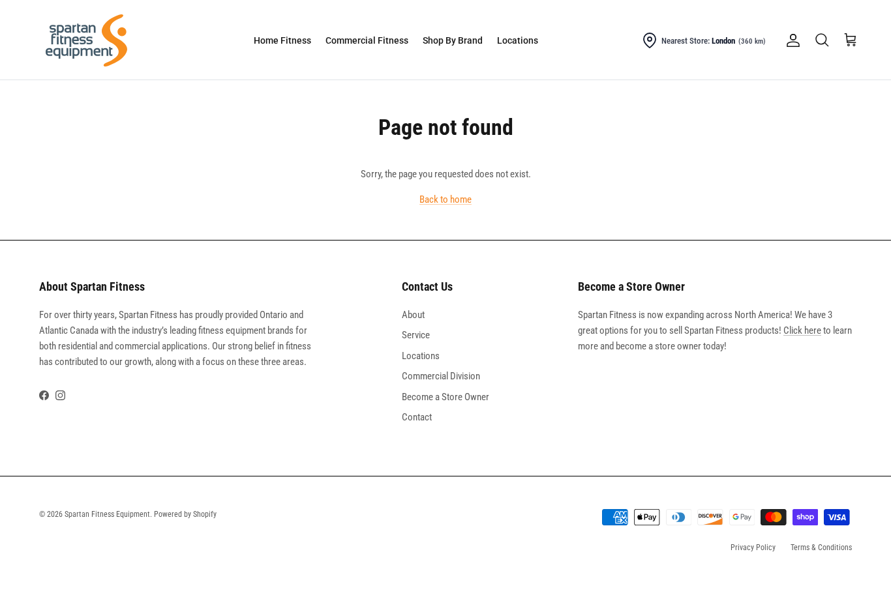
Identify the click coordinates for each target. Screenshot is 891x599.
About (413, 315)
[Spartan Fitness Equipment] (86, 40)
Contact (417, 417)
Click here (802, 330)
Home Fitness (282, 40)
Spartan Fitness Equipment (107, 514)
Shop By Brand (453, 40)
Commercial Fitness (366, 40)
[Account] (790, 40)
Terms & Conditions (821, 547)
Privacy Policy (753, 547)
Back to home (445, 199)
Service (416, 335)
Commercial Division (441, 376)
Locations (517, 40)
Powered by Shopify (185, 514)
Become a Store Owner (445, 397)
